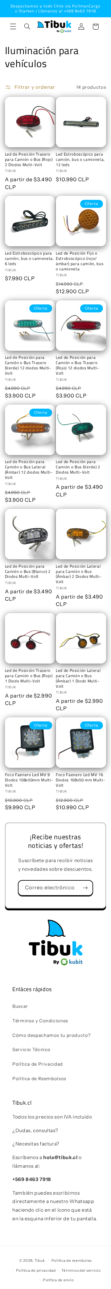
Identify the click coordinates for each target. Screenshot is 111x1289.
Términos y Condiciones (40, 1021)
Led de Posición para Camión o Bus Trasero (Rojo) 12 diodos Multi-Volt (77, 365)
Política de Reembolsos (39, 1078)
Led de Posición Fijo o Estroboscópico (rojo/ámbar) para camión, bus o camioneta (79, 261)
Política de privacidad (36, 1270)
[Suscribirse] (85, 888)
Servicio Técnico (31, 1049)
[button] (13, 26)
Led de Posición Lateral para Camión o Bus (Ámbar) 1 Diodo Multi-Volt (78, 678)
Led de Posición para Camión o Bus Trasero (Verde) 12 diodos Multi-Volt (28, 365)
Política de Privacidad (37, 1064)
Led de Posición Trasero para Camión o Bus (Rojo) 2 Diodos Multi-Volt (29, 159)
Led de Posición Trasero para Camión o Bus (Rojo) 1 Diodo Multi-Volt (29, 676)
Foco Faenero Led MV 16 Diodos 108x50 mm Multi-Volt (80, 780)
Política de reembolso (71, 1260)
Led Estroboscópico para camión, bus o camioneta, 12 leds (80, 159)
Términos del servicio (81, 1270)
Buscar (20, 1006)
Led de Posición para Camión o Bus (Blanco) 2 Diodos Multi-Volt (28, 571)
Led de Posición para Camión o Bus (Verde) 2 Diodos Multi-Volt (78, 467)
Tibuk (40, 1260)
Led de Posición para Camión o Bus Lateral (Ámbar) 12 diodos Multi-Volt (29, 469)
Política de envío (58, 1280)
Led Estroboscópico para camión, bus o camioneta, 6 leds (29, 258)
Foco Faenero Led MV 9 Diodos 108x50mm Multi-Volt (29, 780)
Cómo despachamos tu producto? (51, 1035)
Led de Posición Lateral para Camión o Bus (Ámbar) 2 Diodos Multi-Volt (78, 574)
